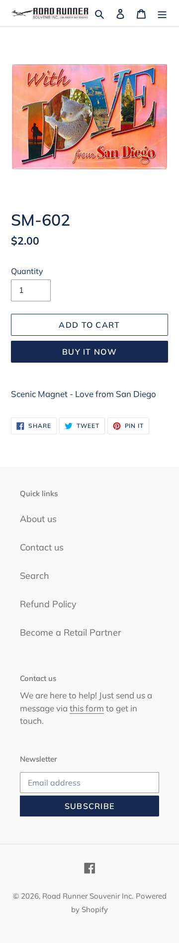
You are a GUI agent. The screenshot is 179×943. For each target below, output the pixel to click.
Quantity (27, 271)
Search (34, 575)
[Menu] (162, 13)
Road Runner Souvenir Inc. (87, 896)
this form (87, 708)
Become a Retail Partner (70, 632)
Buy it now (89, 352)
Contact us (42, 547)
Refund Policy (48, 604)
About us (38, 519)
